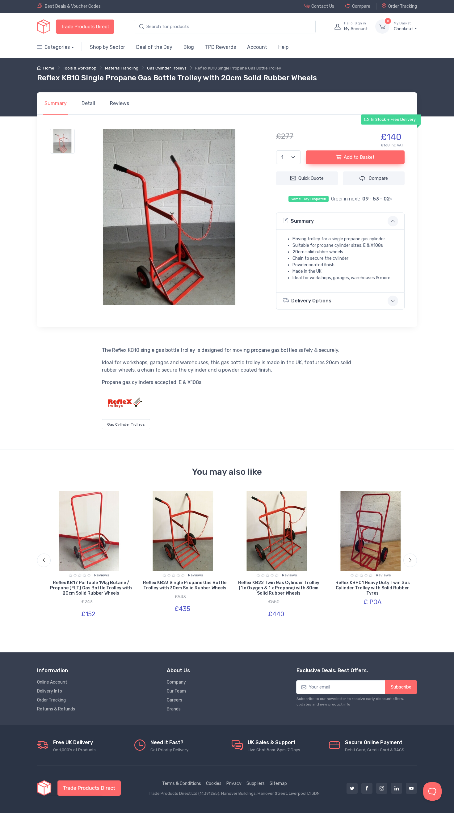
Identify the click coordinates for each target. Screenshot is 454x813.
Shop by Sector (107, 47)
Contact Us (322, 6)
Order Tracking (402, 6)
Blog (188, 47)
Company (176, 682)
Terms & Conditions (181, 783)
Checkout (403, 26)
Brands (174, 709)
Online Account (52, 682)
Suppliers (255, 783)
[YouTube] (411, 788)
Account (257, 47)
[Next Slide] (410, 560)
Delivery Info (49, 691)
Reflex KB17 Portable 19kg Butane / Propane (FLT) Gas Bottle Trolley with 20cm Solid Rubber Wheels (91, 588)
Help (283, 47)
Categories (57, 47)
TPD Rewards (220, 47)
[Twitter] (352, 788)
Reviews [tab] (119, 103)
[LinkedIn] (396, 788)
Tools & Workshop (79, 68)
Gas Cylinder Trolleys (167, 68)
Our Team (176, 691)
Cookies (213, 783)
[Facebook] (366, 788)
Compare (361, 6)
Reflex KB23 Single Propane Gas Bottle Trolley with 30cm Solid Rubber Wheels (184, 585)
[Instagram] (381, 788)
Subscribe (401, 687)
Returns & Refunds (56, 709)
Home (48, 68)
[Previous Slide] (44, 560)
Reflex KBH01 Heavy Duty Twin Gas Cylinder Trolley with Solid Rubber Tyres (372, 588)
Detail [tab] (88, 103)
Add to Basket (359, 157)
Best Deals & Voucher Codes (73, 6)
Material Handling (121, 68)
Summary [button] (302, 221)
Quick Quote (311, 178)
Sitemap (278, 783)
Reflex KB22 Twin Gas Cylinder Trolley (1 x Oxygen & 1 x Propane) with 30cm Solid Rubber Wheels (278, 588)
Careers (174, 700)
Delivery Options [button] (311, 301)
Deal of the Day (154, 47)
